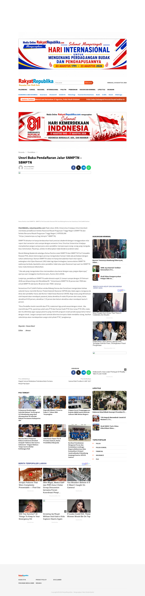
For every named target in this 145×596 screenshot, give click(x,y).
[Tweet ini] (78, 167)
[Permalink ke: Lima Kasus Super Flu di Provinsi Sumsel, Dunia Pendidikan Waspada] (54, 430)
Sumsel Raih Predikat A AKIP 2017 (80, 380)
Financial (99, 451)
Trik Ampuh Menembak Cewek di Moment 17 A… (113, 418)
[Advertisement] (72, 16)
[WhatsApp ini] (88, 167)
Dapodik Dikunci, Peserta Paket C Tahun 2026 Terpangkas (52, 412)
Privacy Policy (41, 580)
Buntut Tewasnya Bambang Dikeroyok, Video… (108, 261)
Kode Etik (22, 580)
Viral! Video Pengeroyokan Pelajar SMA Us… (110, 277)
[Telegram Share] (83, 167)
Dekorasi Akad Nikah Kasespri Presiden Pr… (109, 412)
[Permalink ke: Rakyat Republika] (20, 167)
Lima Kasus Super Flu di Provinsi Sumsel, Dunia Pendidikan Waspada (52, 441)
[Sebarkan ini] (73, 167)
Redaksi (39, 583)
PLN (97, 459)
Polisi (98, 443)
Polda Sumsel (101, 447)
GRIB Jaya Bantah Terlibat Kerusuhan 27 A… (110, 269)
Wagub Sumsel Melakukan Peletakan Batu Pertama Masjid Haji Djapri (35, 381)
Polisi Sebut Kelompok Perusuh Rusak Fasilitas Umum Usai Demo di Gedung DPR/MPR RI (95, 99)
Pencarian (88, 83)
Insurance (100, 455)
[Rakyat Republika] (36, 82)
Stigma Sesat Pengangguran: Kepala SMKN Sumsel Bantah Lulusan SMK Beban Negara (79, 412)
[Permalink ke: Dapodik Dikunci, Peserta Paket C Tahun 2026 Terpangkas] (54, 402)
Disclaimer (57, 580)
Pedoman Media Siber (26, 583)
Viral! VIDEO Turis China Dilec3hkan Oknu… (109, 427)
